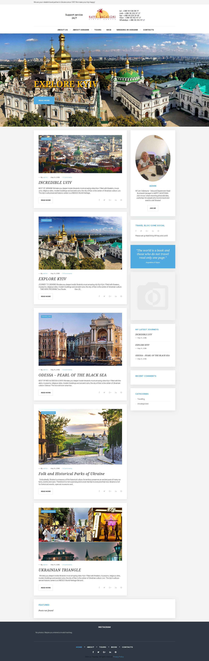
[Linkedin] (153, 231)
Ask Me (153, 208)
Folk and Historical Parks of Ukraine (72, 473)
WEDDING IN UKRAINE (127, 30)
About (90, 647)
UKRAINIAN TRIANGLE (60, 569)
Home (79, 647)
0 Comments (67, 177)
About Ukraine (81, 30)
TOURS (97, 30)
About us (63, 30)
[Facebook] (135, 231)
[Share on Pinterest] (121, 200)
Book (114, 647)
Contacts (148, 30)
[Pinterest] (158, 231)
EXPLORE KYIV (52, 278)
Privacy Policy (118, 657)
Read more (44, 105)
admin (45, 177)
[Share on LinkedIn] (116, 200)
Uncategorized (48, 413)
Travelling (46, 139)
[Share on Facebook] (99, 200)
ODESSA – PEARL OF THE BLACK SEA (103, 84)
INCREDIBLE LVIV (55, 182)
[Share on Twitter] (104, 200)
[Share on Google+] (110, 200)
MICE (108, 30)
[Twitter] (141, 231)
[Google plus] (147, 231)
